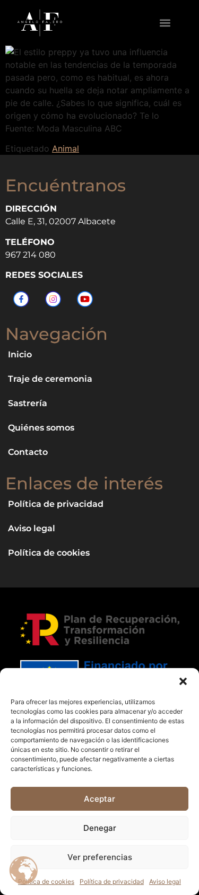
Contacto (28, 452)
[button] (183, 681)
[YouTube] (85, 299)
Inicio (20, 354)
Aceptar (99, 799)
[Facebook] (21, 299)
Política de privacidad (112, 881)
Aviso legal (165, 881)
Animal (65, 148)
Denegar (99, 828)
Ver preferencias (99, 857)
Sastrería (27, 403)
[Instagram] (53, 299)
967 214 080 (30, 255)
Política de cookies (46, 881)
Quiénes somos (41, 428)
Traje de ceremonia (50, 379)
